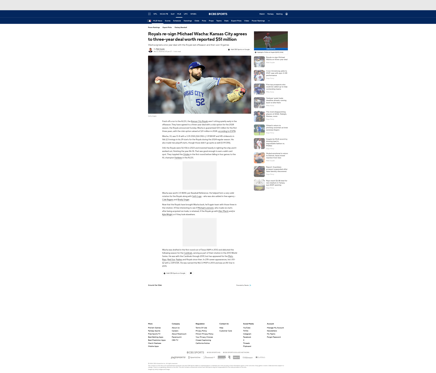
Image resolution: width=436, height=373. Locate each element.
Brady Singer (183, 199)
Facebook (247, 337)
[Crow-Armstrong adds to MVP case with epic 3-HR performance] (259, 75)
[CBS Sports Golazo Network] (236, 352)
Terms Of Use (201, 328)
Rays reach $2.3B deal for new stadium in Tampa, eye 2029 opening (276, 183)
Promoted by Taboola (242, 285)
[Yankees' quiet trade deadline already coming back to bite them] (259, 102)
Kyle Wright (167, 214)
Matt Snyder (160, 49)
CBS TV (175, 340)
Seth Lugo (197, 196)
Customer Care (225, 331)
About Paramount (179, 334)
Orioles (186, 154)
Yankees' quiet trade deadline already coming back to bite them (276, 100)
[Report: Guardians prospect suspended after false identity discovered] (259, 171)
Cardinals (188, 253)
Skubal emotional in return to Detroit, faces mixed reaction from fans (277, 155)
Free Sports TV (154, 334)
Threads (246, 343)
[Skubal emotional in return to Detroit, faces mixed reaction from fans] (259, 157)
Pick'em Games (154, 328)
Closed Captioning (203, 338)
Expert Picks (167, 27)
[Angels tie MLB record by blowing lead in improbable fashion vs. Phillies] (259, 143)
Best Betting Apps (155, 337)
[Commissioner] (224, 356)
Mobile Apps (153, 346)
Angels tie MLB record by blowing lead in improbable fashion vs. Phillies (276, 142)
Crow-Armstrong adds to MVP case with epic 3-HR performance (276, 73)
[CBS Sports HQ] (213, 352)
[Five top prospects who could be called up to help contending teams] (259, 89)
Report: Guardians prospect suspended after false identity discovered (276, 169)
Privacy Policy (201, 331)
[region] (271, 40)
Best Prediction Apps (157, 340)
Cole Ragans (167, 199)
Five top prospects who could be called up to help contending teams (276, 86)
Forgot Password (274, 337)
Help (221, 328)
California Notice (203, 341)
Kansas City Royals (199, 121)
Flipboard (247, 346)
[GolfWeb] (260, 357)
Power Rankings (154, 27)
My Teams (271, 334)
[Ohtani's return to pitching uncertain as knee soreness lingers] (259, 129)
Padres (179, 259)
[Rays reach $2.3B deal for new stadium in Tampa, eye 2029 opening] (259, 185)
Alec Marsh (223, 211)
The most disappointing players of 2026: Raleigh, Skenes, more (276, 114)
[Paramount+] (209, 357)
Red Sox (171, 259)
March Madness (154, 343)
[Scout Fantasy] (248, 357)
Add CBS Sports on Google (240, 49)
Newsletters (272, 331)
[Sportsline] (194, 357)
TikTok (245, 331)
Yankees (178, 157)
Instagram (247, 334)
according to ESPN (226, 131)
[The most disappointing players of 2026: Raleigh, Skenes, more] (259, 116)
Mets (230, 256)
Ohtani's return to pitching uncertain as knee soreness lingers (277, 127)
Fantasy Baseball (181, 27)
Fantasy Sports (154, 331)
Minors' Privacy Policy (204, 334)
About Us (176, 328)
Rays (164, 259)
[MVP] (236, 356)
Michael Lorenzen (206, 208)
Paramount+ (177, 337)
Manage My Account (275, 328)
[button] (269, 21)
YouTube (246, 328)
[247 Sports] (178, 357)
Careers (175, 331)
